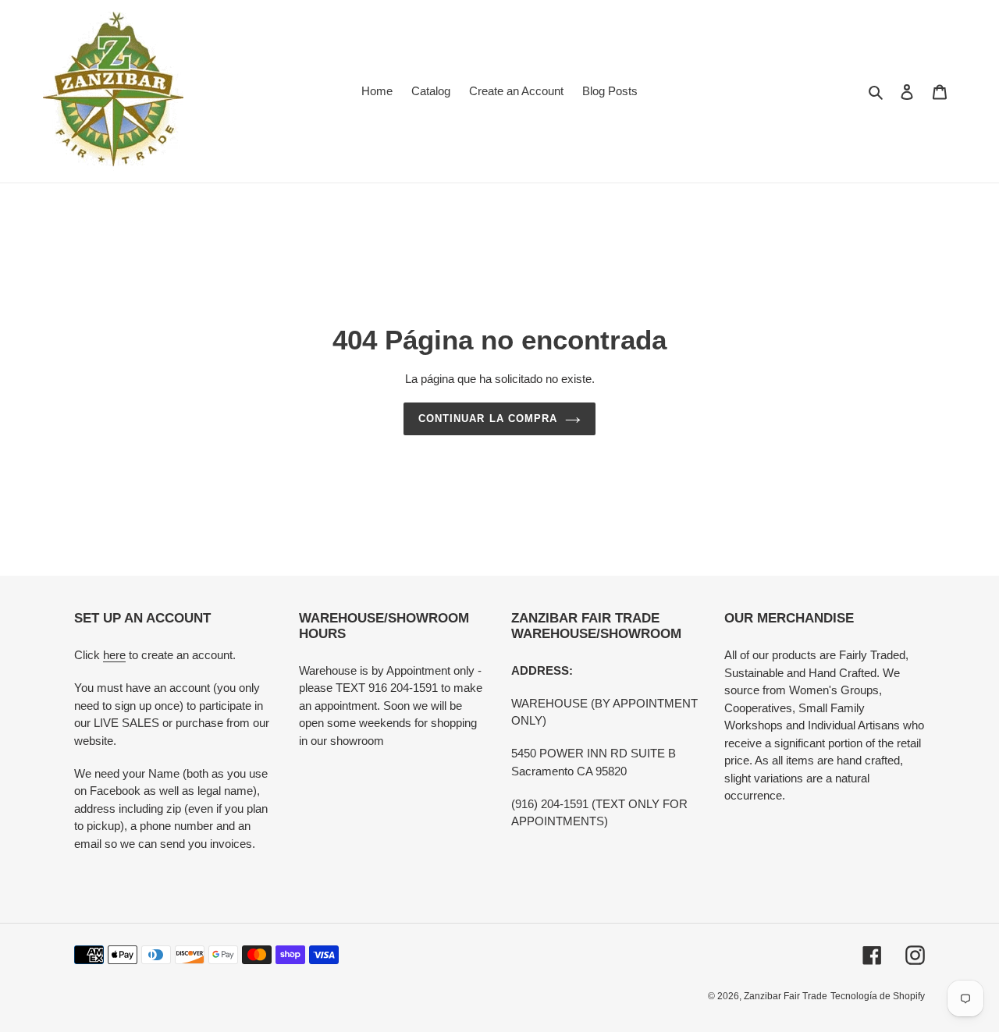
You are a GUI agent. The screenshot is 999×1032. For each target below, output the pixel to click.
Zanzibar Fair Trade (785, 996)
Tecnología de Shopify (877, 996)
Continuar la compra (487, 418)
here (114, 654)
